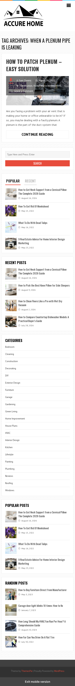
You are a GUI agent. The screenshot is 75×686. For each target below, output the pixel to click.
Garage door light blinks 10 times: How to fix (40, 605)
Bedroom (9, 346)
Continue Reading (45, 135)
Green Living (11, 411)
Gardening (10, 404)
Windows (9, 490)
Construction (26, 85)
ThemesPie (26, 671)
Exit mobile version (37, 681)
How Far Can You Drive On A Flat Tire (36, 637)
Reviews (9, 476)
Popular (13, 180)
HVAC (58, 85)
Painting (9, 461)
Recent (30, 180)
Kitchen (9, 447)
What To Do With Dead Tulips (32, 223)
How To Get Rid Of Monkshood (33, 206)
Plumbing (9, 468)
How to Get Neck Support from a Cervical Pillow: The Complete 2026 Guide (42, 191)
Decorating (10, 368)
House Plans (11, 425)
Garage (8, 397)
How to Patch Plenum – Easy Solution (34, 65)
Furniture (9, 389)
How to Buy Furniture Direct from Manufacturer (42, 590)
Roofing (9, 483)
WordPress (59, 671)
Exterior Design (12, 382)
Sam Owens (25, 80)
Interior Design (12, 440)
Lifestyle (9, 454)
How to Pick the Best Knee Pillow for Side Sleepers (44, 285)
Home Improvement (44, 85)
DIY (7, 375)
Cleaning (9, 354)
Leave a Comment (23, 91)
